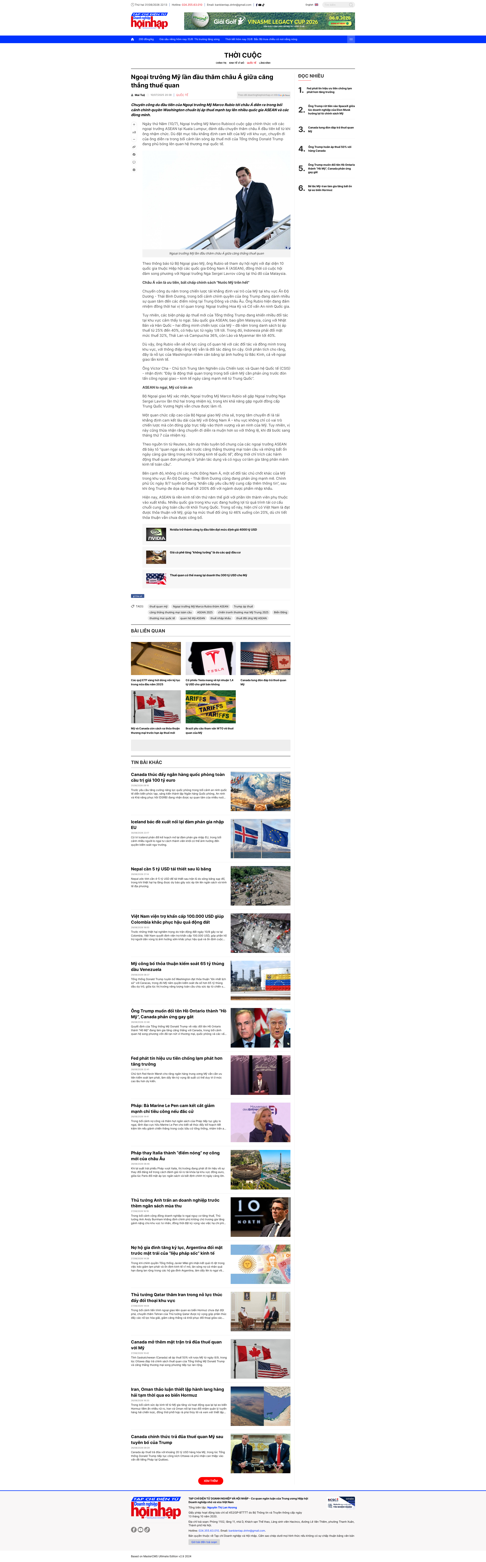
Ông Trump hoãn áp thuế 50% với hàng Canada (329, 148)
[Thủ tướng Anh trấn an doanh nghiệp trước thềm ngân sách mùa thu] (260, 1217)
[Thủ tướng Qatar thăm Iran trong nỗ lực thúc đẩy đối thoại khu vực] (260, 1311)
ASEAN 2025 (205, 612)
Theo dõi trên (258, 95)
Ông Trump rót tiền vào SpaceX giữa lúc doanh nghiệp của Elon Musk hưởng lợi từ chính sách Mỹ (331, 109)
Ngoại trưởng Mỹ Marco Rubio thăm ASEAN (200, 606)
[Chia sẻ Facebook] (134, 154)
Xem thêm (211, 1480)
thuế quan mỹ (158, 606)
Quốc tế (251, 63)
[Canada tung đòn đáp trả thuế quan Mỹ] (265, 658)
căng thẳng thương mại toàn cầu (171, 612)
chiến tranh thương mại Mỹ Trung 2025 (243, 612)
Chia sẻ (138, 596)
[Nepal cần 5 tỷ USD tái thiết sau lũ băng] (260, 886)
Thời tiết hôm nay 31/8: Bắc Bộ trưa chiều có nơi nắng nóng (169, 39)
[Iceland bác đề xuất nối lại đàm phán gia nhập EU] (260, 838)
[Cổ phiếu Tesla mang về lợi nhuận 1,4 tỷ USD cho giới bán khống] (211, 658)
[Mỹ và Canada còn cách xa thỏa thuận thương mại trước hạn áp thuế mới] (156, 706)
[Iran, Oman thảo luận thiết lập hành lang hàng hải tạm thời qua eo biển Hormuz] (260, 1406)
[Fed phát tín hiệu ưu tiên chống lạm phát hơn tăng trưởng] (260, 1075)
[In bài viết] (134, 170)
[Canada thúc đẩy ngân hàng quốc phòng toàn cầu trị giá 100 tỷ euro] (260, 791)
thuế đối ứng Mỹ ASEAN (251, 618)
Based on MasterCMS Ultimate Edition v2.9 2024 (161, 1556)
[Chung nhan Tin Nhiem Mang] (341, 1503)
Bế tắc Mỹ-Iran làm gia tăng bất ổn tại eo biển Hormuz (330, 188)
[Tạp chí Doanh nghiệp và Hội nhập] (257, 4)
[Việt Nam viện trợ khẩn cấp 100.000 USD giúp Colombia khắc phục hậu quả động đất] (260, 933)
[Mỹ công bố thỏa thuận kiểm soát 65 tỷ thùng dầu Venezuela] (260, 980)
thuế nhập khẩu (221, 618)
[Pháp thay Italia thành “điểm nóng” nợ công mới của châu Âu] (260, 1170)
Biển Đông (280, 612)
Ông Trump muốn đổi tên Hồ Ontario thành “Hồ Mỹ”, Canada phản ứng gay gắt (331, 168)
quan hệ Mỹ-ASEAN (192, 618)
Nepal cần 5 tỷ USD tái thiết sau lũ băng (171, 868)
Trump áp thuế (243, 606)
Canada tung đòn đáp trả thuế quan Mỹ (331, 129)
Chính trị (221, 63)
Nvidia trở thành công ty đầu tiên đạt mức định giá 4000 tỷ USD (213, 529)
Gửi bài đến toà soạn (204, 1542)
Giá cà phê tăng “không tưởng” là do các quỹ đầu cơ (205, 552)
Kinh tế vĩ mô (236, 63)
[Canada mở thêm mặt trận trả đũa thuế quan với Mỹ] (260, 1359)
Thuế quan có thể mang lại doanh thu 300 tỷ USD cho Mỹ (208, 575)
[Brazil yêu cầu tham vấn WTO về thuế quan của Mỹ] (211, 706)
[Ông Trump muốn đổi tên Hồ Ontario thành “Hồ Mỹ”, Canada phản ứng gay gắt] (260, 1028)
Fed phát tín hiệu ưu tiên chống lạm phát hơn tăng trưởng (329, 90)
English (309, 4)
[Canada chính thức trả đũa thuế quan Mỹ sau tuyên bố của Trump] (260, 1453)
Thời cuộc (243, 55)
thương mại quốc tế (162, 618)
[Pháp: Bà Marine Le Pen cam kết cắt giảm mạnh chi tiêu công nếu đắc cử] (260, 1122)
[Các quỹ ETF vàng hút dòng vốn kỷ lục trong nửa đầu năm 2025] (156, 658)
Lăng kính (264, 63)
